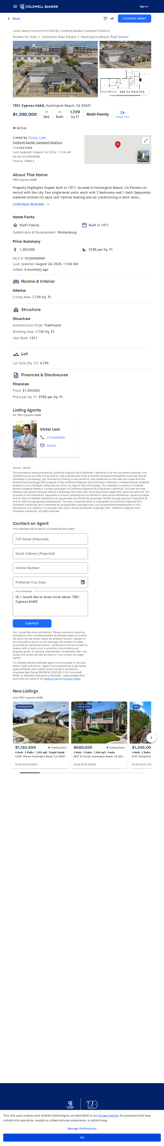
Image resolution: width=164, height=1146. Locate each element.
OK (82, 1137)
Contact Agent (134, 18)
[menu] (16, 6)
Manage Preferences (82, 1128)
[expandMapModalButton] (146, 141)
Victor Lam (37, 138)
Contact (51, 445)
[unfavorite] (64, 706)
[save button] (105, 18)
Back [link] (16, 18)
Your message (24, 591)
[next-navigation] (151, 738)
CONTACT (32, 623)
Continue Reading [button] (28, 204)
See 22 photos (132, 91)
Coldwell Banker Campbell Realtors (37, 142)
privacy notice (72, 678)
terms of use (51, 678)
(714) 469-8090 (56, 437)
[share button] (112, 18)
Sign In (144, 6)
